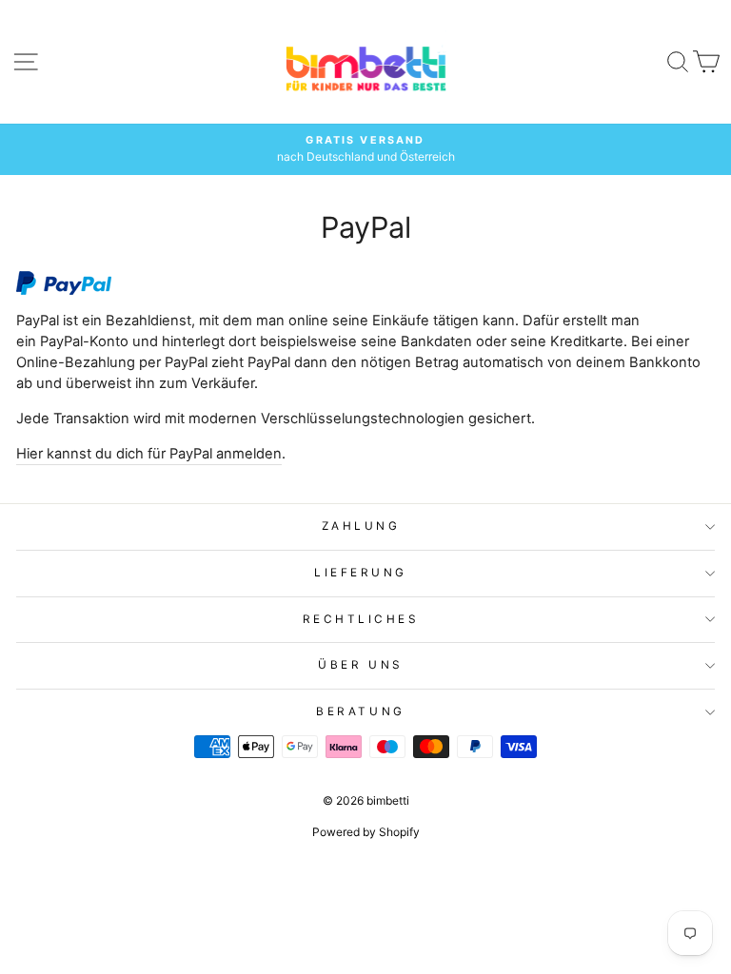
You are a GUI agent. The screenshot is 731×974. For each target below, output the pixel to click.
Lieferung (360, 572)
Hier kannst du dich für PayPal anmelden (149, 453)
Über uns (360, 665)
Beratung (360, 711)
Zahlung (361, 526)
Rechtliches (361, 619)
